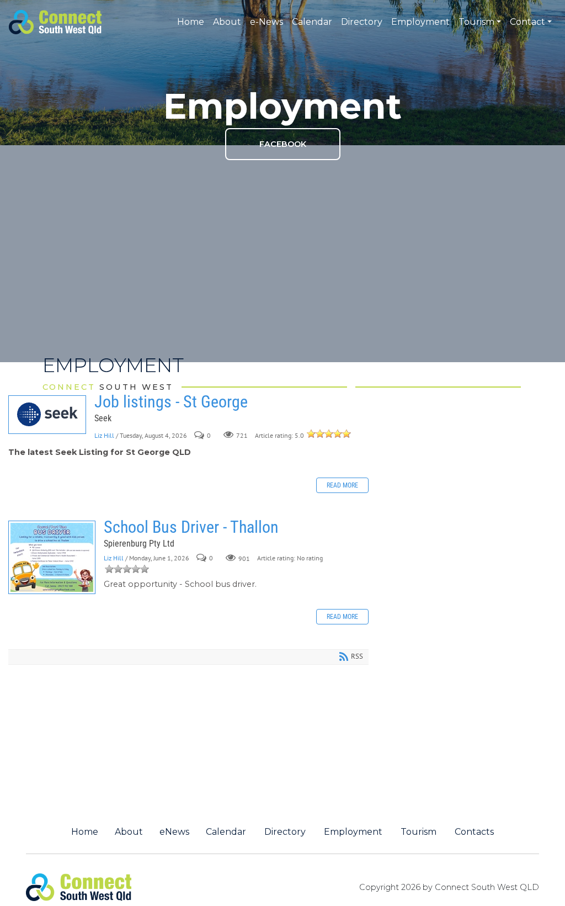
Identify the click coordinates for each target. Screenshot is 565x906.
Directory (361, 22)
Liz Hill (104, 435)
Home (190, 22)
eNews (174, 832)
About (227, 22)
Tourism (476, 22)
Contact (527, 22)
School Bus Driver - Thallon (52, 557)
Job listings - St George (47, 414)
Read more (342, 485)
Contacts (474, 832)
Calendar (312, 22)
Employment (420, 22)
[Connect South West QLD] (55, 21)
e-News (266, 22)
